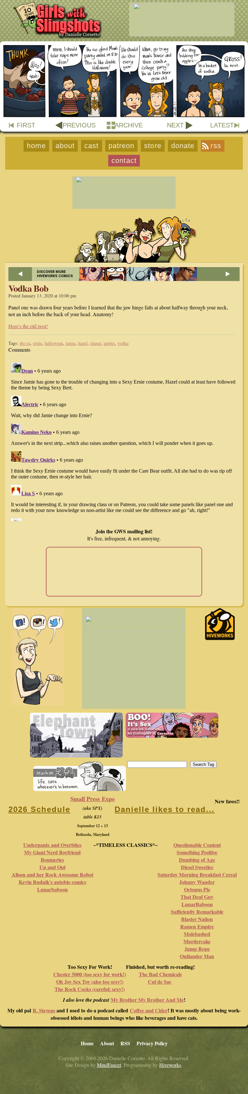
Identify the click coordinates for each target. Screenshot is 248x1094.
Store (152, 146)
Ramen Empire (197, 926)
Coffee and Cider (149, 1010)
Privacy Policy (152, 1043)
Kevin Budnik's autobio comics (52, 882)
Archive (129, 125)
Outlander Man (197, 956)
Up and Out (52, 867)
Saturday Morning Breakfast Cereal (197, 874)
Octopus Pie (197, 889)
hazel (83, 343)
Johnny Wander (197, 882)
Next (175, 125)
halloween (54, 343)
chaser (95, 343)
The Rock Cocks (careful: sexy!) (90, 989)
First (26, 125)
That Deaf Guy (197, 896)
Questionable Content (197, 844)
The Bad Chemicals (160, 974)
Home (36, 146)
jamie (71, 343)
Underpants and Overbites (52, 844)
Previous (79, 125)
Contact (124, 160)
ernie (37, 343)
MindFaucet (109, 1064)
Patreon (121, 146)
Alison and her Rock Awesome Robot (52, 874)
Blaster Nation (197, 919)
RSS (216, 146)
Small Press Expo (92, 798)
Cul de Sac (159, 981)
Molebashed (197, 934)
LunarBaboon (197, 904)
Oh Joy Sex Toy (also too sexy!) (89, 981)
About (65, 146)
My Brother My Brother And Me (147, 999)
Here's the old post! (28, 326)
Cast (91, 146)
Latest (222, 125)
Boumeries (52, 859)
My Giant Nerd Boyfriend (52, 852)
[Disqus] (124, 440)
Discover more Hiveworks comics (55, 274)
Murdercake (197, 941)
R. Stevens (44, 1010)
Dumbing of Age (197, 859)
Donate (183, 146)
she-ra (24, 343)
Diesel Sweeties (197, 867)
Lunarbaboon (52, 889)
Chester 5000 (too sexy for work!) (89, 974)
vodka (123, 343)
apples (109, 343)
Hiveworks (170, 1064)
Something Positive (197, 852)
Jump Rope (197, 948)
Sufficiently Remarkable (197, 911)
